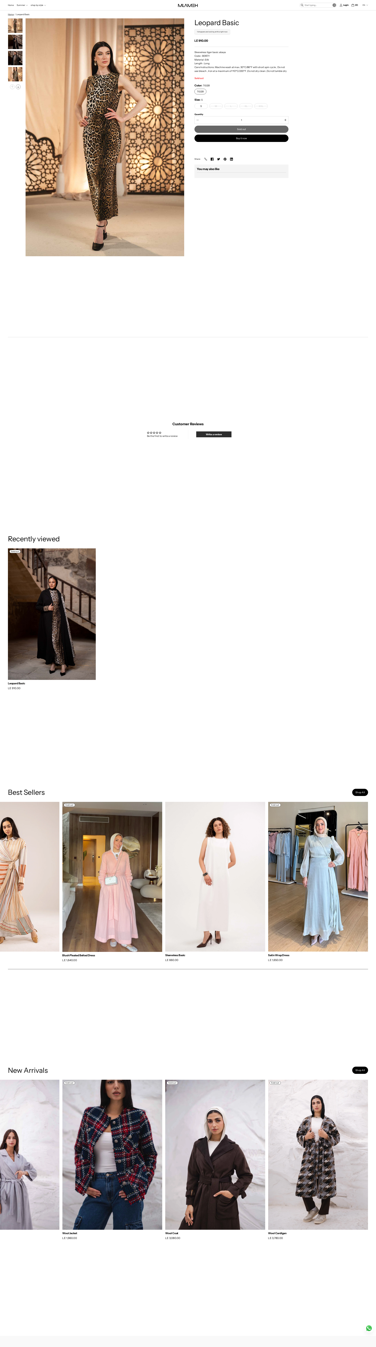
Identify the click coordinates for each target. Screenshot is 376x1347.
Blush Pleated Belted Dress (127, 955)
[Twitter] (218, 159)
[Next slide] (18, 86)
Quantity (198, 114)
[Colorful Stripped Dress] (58, 877)
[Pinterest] (225, 159)
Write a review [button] (214, 434)
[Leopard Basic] (52, 614)
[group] (15, 25)
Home (11, 14)
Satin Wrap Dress (327, 955)
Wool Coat (323, 1233)
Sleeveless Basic (224, 955)
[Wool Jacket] (264, 1155)
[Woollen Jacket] (58, 1155)
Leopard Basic (16, 683)
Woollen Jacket (17, 1233)
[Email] (205, 159)
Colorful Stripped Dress (22, 955)
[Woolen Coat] (161, 1155)
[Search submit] (334, 5)
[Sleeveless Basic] (264, 877)
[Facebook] (212, 159)
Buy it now (241, 138)
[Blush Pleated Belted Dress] (161, 877)
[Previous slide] (12, 86)
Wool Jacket (221, 1233)
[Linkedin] (231, 159)
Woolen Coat (119, 1233)
